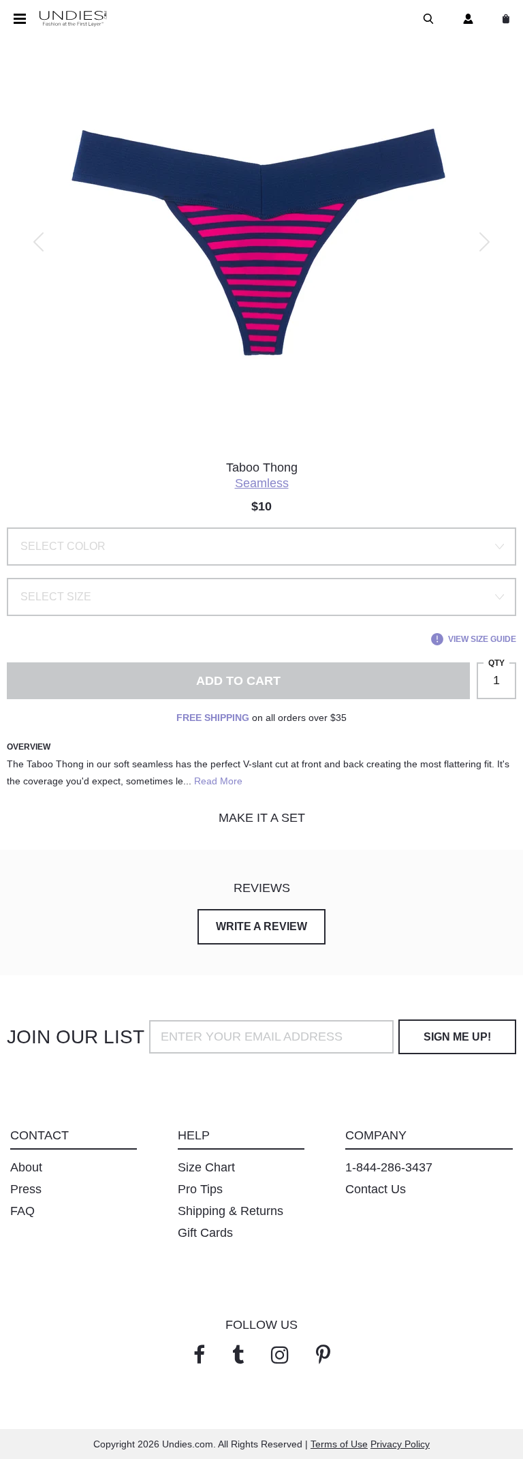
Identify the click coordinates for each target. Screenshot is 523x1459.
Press (26, 1189)
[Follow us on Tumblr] (238, 1355)
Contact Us (375, 1189)
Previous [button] (38, 241)
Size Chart (206, 1167)
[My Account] (465, 18)
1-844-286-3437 (388, 1167)
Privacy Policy (400, 1444)
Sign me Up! (457, 1037)
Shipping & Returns (230, 1211)
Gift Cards (205, 1233)
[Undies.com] (73, 19)
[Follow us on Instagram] (279, 1355)
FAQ (22, 1211)
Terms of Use (339, 1444)
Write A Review (261, 926)
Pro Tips (200, 1189)
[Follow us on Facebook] (199, 1355)
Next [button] (484, 241)
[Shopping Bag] (503, 18)
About (26, 1167)
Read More (218, 780)
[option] (261, 241)
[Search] (425, 18)
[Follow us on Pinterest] (323, 1355)
